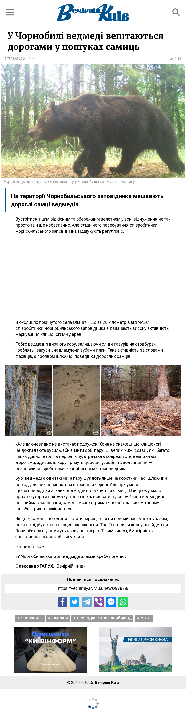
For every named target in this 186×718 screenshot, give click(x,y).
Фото (145, 618)
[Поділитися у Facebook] (62, 602)
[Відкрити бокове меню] (10, 12)
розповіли (26, 468)
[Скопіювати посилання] (176, 588)
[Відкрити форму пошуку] (176, 12)
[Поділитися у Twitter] (74, 602)
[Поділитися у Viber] (99, 602)
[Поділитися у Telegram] (87, 602)
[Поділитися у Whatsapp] (123, 602)
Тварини (60, 618)
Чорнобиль (32, 618)
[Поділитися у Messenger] (111, 602)
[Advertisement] (93, 277)
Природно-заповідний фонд (104, 618)
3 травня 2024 (15, 58)
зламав (88, 556)
